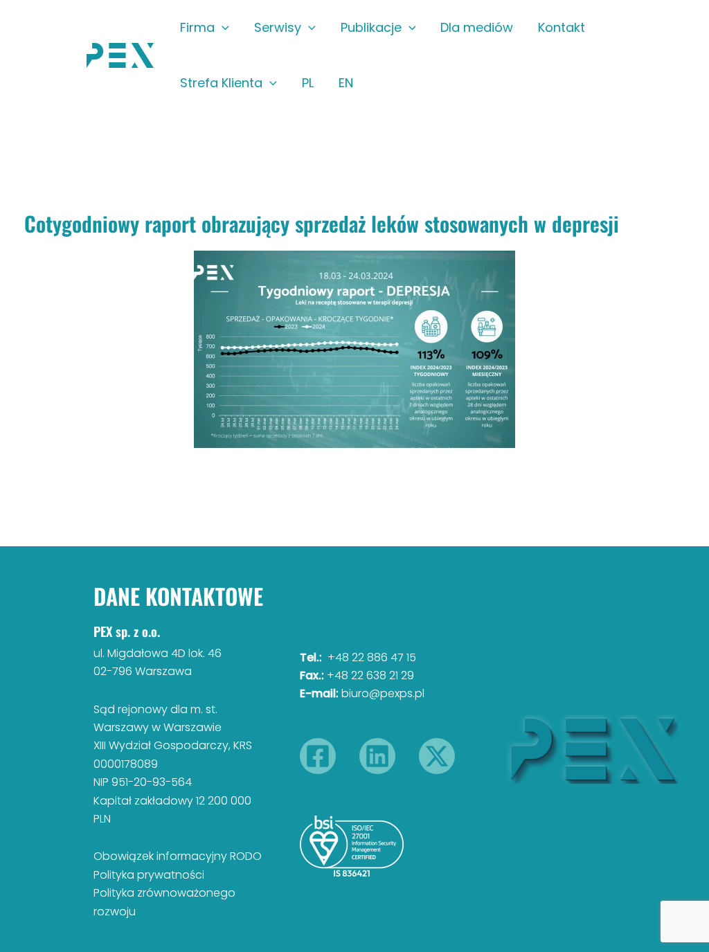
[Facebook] (318, 756)
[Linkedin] (377, 756)
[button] (222, 27)
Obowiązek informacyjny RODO (177, 856)
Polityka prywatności (148, 875)
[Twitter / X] (437, 756)
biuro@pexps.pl (382, 693)
